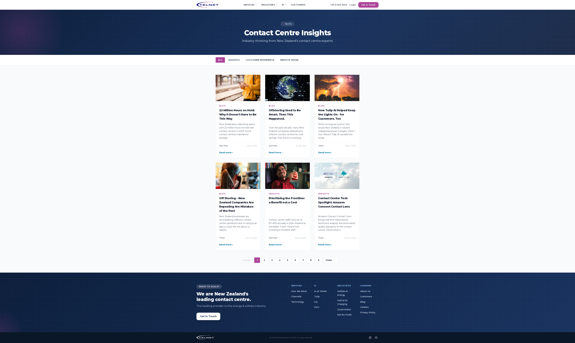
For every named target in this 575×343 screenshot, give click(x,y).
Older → (330, 260)
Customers (298, 4)
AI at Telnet (320, 291)
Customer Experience (260, 60)
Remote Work (289, 60)
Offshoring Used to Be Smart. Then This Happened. (285, 114)
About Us (365, 291)
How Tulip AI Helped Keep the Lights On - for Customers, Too (336, 114)
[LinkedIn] (370, 337)
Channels (296, 296)
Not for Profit (344, 314)
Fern (316, 307)
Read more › (226, 152)
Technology (297, 302)
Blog (362, 302)
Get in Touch (368, 4)
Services (248, 4)
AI (283, 4)
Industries (268, 4)
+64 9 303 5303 (338, 4)
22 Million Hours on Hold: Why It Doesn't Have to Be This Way (238, 114)
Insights (234, 60)
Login (352, 4)
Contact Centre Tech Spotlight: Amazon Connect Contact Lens (334, 202)
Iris (316, 302)
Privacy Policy (367, 312)
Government (344, 309)
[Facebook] (376, 337)
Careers (364, 307)
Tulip (317, 296)
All (220, 60)
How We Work (299, 291)
